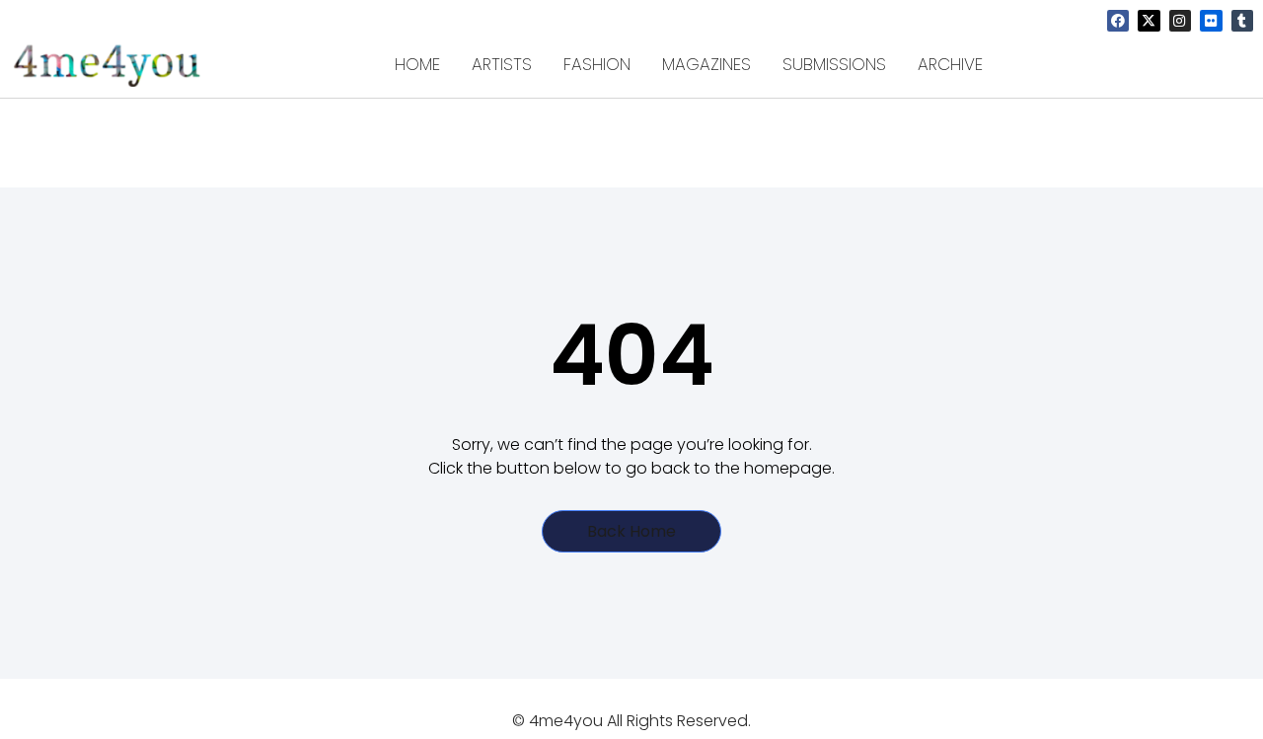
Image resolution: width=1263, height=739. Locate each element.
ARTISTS (502, 64)
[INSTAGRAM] (1180, 21)
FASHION (597, 64)
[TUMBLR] (1242, 21)
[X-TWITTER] (1148, 21)
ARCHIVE (950, 64)
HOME (417, 64)
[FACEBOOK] (1118, 21)
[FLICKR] (1211, 21)
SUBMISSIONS (834, 64)
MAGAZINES (706, 64)
